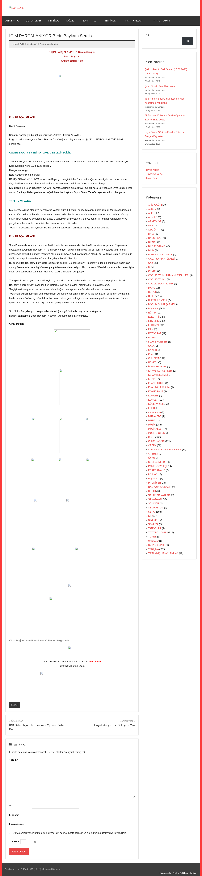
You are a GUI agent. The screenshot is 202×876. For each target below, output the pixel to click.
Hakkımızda (165, 873)
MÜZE (151, 420)
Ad (11, 805)
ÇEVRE (152, 271)
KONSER (153, 400)
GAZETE (153, 350)
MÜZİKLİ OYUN (156, 433)
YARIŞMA (153, 549)
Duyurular (153, 308)
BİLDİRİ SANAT (156, 246)
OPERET (153, 453)
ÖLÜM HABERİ (156, 441)
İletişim (193, 873)
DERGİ (152, 292)
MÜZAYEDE (154, 416)
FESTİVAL (53, 20)
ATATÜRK (153, 229)
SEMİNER (153, 503)
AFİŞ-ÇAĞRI (155, 205)
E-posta (14, 815)
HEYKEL (153, 362)
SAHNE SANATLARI (159, 495)
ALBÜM (152, 209)
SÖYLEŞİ (153, 524)
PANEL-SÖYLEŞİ (157, 466)
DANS (151, 288)
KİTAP (151, 379)
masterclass (154, 412)
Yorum (13, 760)
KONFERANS (155, 391)
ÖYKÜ (151, 458)
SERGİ (14, 705)
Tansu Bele (152, 178)
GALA (151, 346)
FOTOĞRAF (154, 333)
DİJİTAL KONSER (157, 300)
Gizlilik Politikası (180, 873)
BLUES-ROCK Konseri (160, 254)
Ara (148, 35)
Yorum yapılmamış (49, 44)
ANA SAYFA (12, 20)
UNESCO (153, 541)
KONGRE (153, 395)
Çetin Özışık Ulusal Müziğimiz (160, 86)
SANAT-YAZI (89, 20)
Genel (151, 354)
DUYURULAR (33, 20)
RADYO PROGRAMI (159, 487)
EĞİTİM (152, 312)
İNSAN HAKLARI (134, 20)
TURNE (152, 536)
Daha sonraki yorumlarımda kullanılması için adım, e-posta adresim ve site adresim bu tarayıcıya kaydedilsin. (70, 833)
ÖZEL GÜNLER (156, 462)
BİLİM (151, 250)
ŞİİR (150, 516)
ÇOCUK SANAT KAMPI (160, 283)
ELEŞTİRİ (153, 317)
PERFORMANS (156, 470)
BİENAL (152, 242)
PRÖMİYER (154, 482)
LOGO (151, 408)
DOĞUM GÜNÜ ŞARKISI (161, 304)
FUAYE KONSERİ (158, 341)
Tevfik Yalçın (152, 170)
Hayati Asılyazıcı (154, 174)
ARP (150, 225)
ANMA (151, 217)
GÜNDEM (153, 358)
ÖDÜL (151, 437)
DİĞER (152, 296)
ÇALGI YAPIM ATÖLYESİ (161, 258)
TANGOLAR (154, 528)
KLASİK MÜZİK (156, 383)
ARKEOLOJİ (154, 221)
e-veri (58, 869)
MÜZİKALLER (155, 429)
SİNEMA (152, 520)
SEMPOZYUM (156, 507)
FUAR (151, 337)
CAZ (150, 263)
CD (150, 267)
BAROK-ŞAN (155, 238)
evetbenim (32, 44)
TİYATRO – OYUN (160, 20)
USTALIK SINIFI (156, 545)
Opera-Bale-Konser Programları (164, 449)
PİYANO (152, 474)
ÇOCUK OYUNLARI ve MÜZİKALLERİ (168, 275)
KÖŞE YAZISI (155, 404)
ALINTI (152, 213)
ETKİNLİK (110, 20)
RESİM (152, 491)
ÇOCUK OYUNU (157, 279)
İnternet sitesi (16, 824)
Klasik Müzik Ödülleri (159, 387)
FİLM (150, 329)
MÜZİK (70, 20)
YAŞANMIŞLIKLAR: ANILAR (163, 553)
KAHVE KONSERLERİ (160, 370)
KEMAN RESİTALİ (158, 375)
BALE (151, 234)
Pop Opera (154, 478)
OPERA (152, 445)
